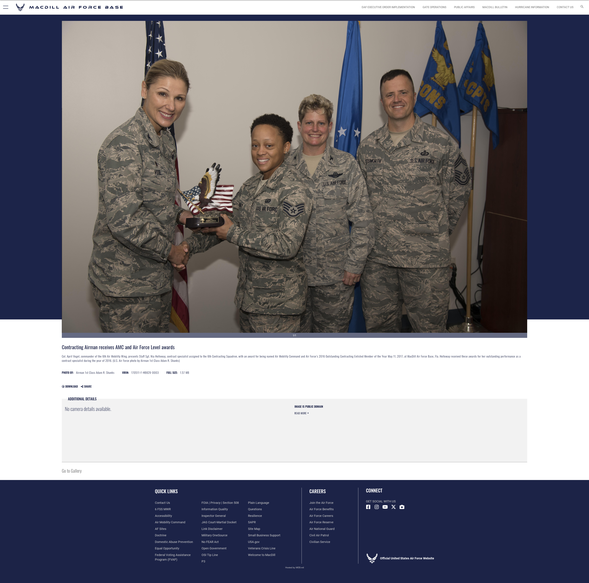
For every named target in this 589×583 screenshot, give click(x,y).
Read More (300, 413)
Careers (317, 491)
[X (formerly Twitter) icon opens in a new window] (393, 507)
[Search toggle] (581, 7)
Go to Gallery (72, 470)
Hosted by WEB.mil (294, 567)
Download (71, 386)
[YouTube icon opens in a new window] (385, 507)
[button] (5, 7)
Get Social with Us (381, 501)
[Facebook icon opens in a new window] (368, 507)
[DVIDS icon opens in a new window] (402, 507)
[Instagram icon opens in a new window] (376, 507)
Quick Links (166, 491)
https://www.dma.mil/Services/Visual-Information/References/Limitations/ (392, 424)
